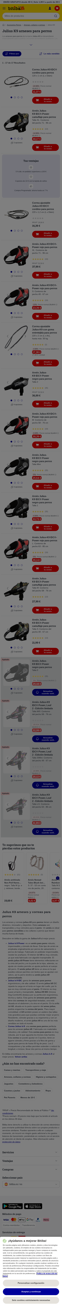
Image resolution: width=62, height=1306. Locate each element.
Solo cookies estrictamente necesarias (31, 1300)
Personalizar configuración (31, 1283)
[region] (31, 1271)
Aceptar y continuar (31, 1291)
